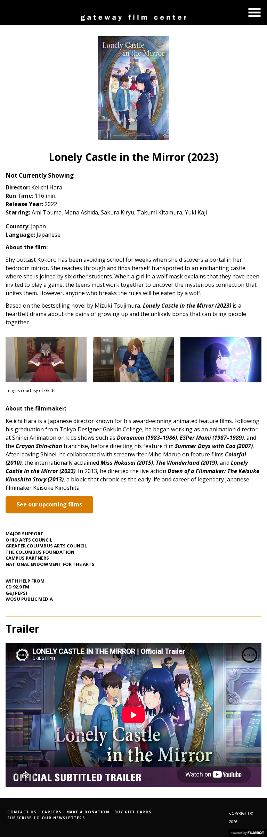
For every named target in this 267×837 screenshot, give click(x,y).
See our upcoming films (49, 504)
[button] (254, 12)
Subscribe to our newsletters (46, 817)
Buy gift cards (133, 812)
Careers (52, 812)
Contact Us (22, 812)
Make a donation (88, 812)
